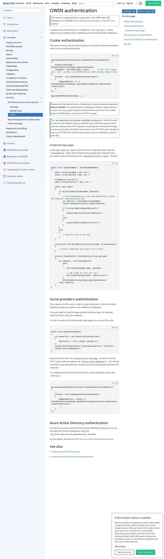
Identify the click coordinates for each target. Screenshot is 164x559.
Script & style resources (16, 82)
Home (9, 17)
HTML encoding (15, 123)
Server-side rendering (16, 93)
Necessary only (124, 552)
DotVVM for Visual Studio (18, 163)
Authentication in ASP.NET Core (101, 20)
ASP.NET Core (16, 111)
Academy (65, 3)
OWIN (12, 114)
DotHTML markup (14, 46)
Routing (9, 50)
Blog (74, 3)
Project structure (13, 42)
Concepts (11, 37)
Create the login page (135, 30)
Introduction (12, 24)
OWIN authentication (133, 21)
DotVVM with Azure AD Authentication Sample (92, 439)
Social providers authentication (138, 35)
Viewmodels (11, 66)
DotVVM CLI (11, 132)
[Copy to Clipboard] (115, 55)
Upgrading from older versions (21, 169)
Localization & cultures (16, 78)
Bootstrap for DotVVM (17, 156)
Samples (56, 3)
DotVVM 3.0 (8, 10)
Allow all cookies (145, 552)
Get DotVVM (153, 3)
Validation (10, 74)
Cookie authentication (134, 26)
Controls (11, 143)
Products (20, 3)
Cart (119, 3)
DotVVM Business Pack (17, 150)
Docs (47, 3)
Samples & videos (15, 176)
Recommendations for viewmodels (24, 119)
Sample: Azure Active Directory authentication (72, 456)
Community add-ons (16, 182)
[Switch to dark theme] (139, 3)
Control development (15, 136)
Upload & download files (17, 86)
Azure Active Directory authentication (141, 39)
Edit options (120, 546)
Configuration (12, 70)
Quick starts (12, 31)
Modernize (38, 3)
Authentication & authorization (23, 102)
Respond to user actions (17, 62)
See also (127, 44)
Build (28, 3)
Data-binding (12, 58)
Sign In (129, 3)
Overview (14, 107)
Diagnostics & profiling (16, 128)
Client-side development (17, 89)
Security (10, 97)
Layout (9, 54)
